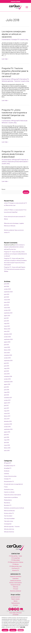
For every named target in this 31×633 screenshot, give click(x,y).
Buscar (3, 189)
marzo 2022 (7, 307)
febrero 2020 (7, 350)
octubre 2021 (7, 310)
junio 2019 (6, 366)
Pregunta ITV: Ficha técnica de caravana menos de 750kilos (14, 269)
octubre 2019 (7, 358)
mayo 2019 (6, 368)
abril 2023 (6, 297)
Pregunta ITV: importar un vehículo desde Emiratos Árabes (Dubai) (13, 154)
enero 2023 (7, 302)
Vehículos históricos (9, 531)
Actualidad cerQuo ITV (9, 465)
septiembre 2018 (8, 381)
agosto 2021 (7, 315)
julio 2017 (6, 405)
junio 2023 (6, 294)
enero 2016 (6, 450)
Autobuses (6, 471)
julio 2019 (6, 363)
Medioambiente (8, 500)
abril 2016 (6, 442)
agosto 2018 (7, 384)
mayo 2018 (6, 392)
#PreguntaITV (15, 79)
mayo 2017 (6, 410)
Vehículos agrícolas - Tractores (11, 81)
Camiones (6, 473)
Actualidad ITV (7, 468)
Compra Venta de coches (10, 476)
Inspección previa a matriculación (17, 161)
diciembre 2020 (8, 334)
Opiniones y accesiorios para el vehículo (14, 508)
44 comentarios (6, 159)
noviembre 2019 (8, 355)
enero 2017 (6, 418)
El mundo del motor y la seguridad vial (13, 484)
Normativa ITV (24, 79)
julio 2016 (6, 434)
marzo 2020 (7, 347)
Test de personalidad (9, 518)
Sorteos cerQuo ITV (9, 513)
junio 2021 (6, 320)
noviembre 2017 (8, 397)
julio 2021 (6, 318)
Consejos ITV (15, 39)
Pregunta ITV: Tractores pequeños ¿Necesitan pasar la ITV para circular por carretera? (15, 72)
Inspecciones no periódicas (11, 497)
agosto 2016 (7, 432)
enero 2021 (6, 331)
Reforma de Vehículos (9, 510)
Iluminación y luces (8, 489)
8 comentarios (6, 79)
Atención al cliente (15, 1)
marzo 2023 (7, 299)
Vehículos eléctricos (9, 529)
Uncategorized (7, 524)
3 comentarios (6, 39)
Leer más (22, 627)
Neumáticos (7, 502)
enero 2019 (6, 373)
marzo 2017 (7, 413)
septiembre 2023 (8, 291)
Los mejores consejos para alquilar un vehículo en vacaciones (13, 34)
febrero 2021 (7, 328)
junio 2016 (6, 437)
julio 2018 (6, 387)
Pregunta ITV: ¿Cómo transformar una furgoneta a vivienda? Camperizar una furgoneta (14, 114)
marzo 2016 (7, 445)
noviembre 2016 (8, 424)
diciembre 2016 (8, 421)
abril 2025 (6, 286)
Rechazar (13, 630)
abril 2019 (6, 371)
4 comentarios (6, 120)
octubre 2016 (7, 426)
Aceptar (5, 630)
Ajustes (20, 630)
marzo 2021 (7, 326)
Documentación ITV (9, 481)
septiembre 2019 (8, 360)
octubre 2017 (7, 400)
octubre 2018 (7, 379)
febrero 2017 (7, 416)
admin (5, 249)
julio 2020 (6, 344)
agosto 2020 (7, 342)
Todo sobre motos (8, 521)
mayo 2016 (6, 440)
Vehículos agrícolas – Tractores (12, 526)
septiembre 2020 (8, 339)
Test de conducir (8, 516)
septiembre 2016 (8, 429)
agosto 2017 (7, 402)
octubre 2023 (7, 289)
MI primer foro (12, 249)
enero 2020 (7, 352)
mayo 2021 (6, 323)
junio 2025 (6, 283)
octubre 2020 (7, 336)
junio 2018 (6, 389)
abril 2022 (6, 305)
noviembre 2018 (8, 376)
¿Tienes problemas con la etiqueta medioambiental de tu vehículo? (15, 254)
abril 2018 (6, 395)
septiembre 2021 (8, 313)
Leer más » (5, 59)
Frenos (6, 486)
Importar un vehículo (9, 492)
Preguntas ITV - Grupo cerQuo (11, 251)
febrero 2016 (7, 448)
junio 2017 (6, 408)
